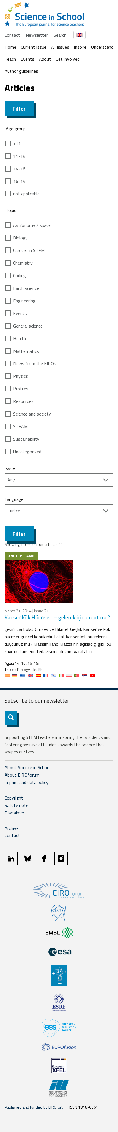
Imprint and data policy (26, 782)
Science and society (32, 413)
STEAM (20, 426)
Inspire (80, 47)
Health (19, 338)
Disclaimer (14, 812)
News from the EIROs (34, 363)
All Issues (60, 47)
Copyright (14, 797)
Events (27, 59)
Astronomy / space (32, 225)
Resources (23, 401)
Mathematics (26, 351)
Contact (12, 35)
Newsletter (37, 35)
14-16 (19, 168)
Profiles (20, 388)
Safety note (16, 805)
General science (28, 325)
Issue (10, 468)
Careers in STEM (29, 250)
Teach (10, 59)
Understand (102, 47)
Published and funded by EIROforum (36, 1107)
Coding (19, 275)
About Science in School (27, 767)
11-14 (19, 156)
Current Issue (33, 47)
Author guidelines (21, 71)
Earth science (26, 288)
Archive (12, 828)
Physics (20, 376)
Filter (19, 108)
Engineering (24, 300)
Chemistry (23, 262)
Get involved (68, 59)
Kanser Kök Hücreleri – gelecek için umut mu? (57, 617)
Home (10, 47)
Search (60, 35)
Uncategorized (27, 451)
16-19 (19, 181)
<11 (17, 143)
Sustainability (26, 439)
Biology (20, 237)
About (45, 59)
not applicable (26, 193)
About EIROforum (22, 774)
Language (14, 499)
